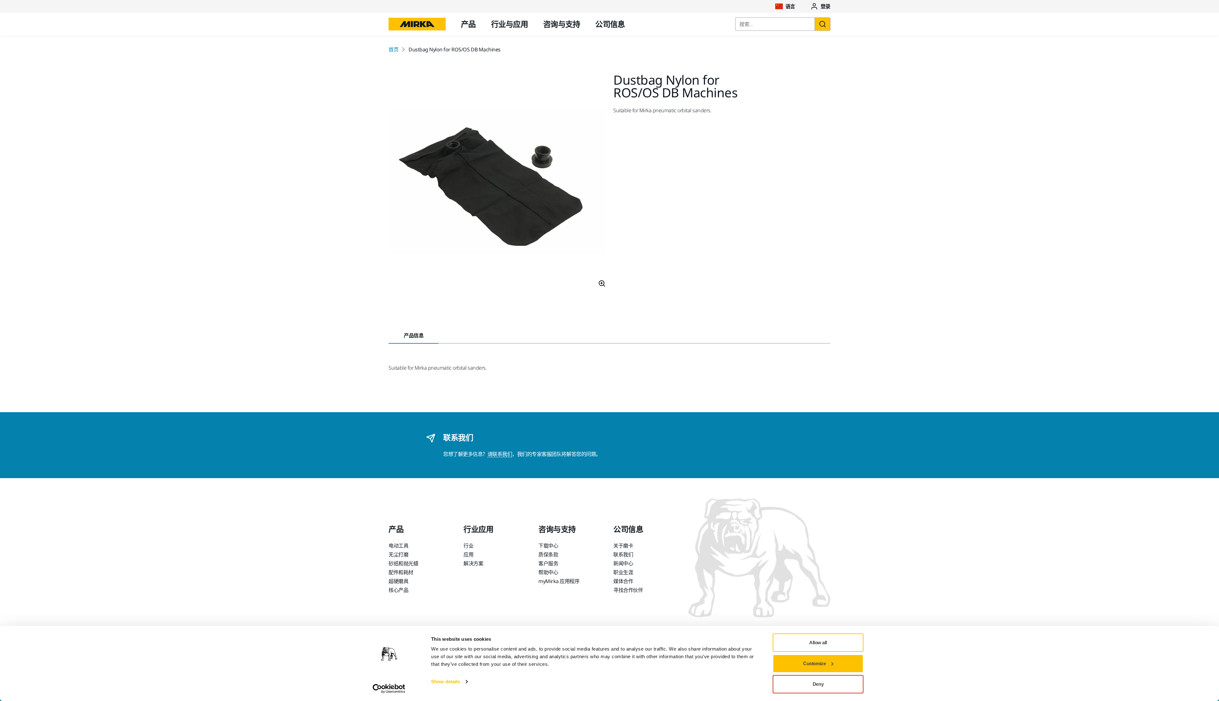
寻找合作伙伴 (628, 590)
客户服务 (548, 563)
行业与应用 (509, 24)
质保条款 (548, 554)
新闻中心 (623, 563)
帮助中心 (548, 572)
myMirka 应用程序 (558, 581)
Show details (445, 681)
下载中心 (548, 545)
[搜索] (822, 24)
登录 (825, 6)
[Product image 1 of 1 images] (497, 183)
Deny (818, 684)
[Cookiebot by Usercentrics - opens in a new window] (389, 688)
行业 (468, 545)
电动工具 (398, 545)
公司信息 (610, 24)
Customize (814, 663)
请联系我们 (500, 454)
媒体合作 (623, 581)
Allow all (818, 642)
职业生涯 (623, 572)
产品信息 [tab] (413, 335)
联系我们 (623, 554)
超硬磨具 (398, 581)
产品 (468, 24)
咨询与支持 (561, 24)
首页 (393, 49)
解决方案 (473, 563)
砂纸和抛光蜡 (403, 563)
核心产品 (398, 590)
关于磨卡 (623, 545)
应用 (468, 554)
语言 (790, 6)
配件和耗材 (401, 572)
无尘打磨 (398, 554)
